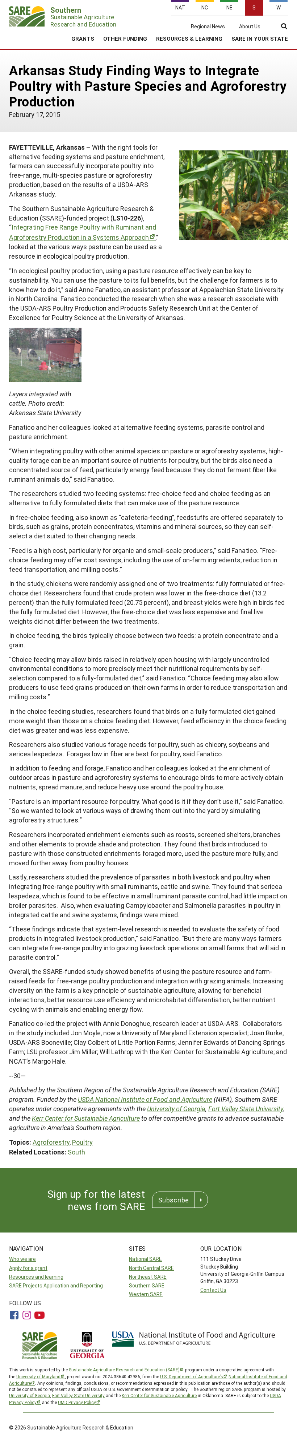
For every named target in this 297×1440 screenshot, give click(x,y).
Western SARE (146, 1294)
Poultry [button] (82, 1142)
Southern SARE (146, 1285)
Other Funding (125, 38)
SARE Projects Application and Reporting (56, 1285)
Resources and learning (36, 1276)
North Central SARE (151, 1268)
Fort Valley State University (245, 1108)
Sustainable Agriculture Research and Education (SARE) (124, 1369)
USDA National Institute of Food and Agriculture (145, 1099)
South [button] (76, 1152)
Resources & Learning (189, 38)
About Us (249, 26)
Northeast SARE (148, 1276)
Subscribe (173, 1200)
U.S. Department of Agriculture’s (191, 1376)
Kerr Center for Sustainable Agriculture (86, 1118)
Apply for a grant (28, 1268)
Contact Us (213, 1289)
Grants (82, 38)
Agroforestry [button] (51, 1142)
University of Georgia (176, 1108)
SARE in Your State (259, 38)
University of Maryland (38, 1376)
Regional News (208, 26)
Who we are (22, 1258)
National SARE (145, 1258)
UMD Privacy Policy (77, 1402)
